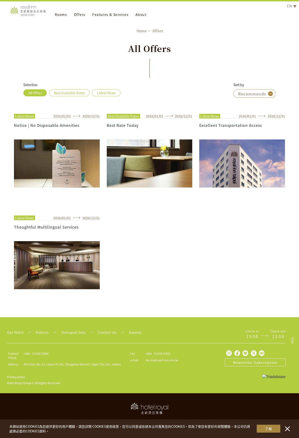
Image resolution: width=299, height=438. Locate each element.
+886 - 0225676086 (36, 353)
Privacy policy (16, 377)
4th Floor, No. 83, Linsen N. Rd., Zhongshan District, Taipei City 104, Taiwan (72, 364)
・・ (286, 426)
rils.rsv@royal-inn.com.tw (161, 360)
